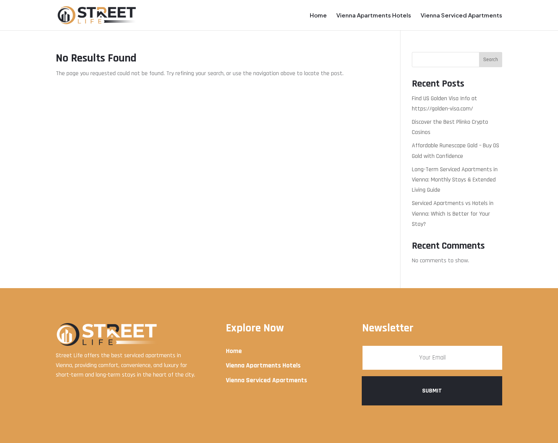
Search (490, 59)
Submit (432, 391)
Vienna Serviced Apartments (461, 16)
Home (318, 16)
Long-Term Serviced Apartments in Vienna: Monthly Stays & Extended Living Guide (455, 180)
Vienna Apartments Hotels (373, 16)
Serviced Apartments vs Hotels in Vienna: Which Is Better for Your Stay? (452, 213)
